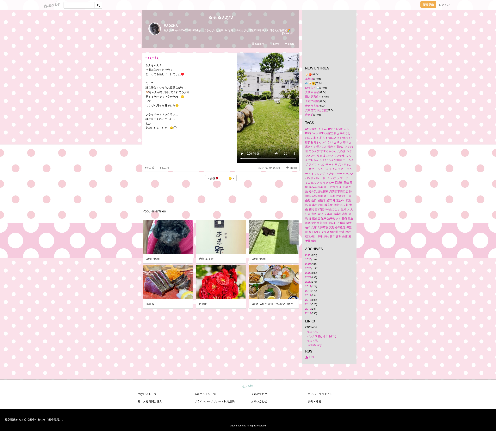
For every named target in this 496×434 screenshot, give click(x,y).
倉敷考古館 (312, 105)
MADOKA (171, 25)
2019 (308, 286)
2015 (308, 304)
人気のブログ (259, 394)
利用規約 (229, 401)
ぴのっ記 (312, 332)
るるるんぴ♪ (220, 17)
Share (290, 43)
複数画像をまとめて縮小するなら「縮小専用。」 (35, 419)
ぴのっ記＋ (313, 340)
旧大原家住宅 (313, 96)
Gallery (259, 44)
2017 (308, 295)
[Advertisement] (220, 192)
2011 (308, 313)
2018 (308, 291)
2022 (308, 273)
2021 (308, 277)
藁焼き (309, 79)
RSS (311, 357)
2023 (308, 268)
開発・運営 (314, 401)
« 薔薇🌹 (213, 178)
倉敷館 (309, 114)
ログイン (444, 4)
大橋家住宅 (312, 92)
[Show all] (287, 33)
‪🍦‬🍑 (308, 74)
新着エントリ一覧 (205, 394)
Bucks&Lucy (314, 345)
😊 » (231, 178)
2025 (308, 259)
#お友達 (150, 168)
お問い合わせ (259, 401)
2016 (308, 299)
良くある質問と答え (150, 401)
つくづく (152, 57)
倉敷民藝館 (312, 101)
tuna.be (248, 386)
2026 (308, 255)
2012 (308, 308)
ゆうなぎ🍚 (312, 87)
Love (275, 44)
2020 (308, 281)
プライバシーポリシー (207, 401)
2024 (308, 264)
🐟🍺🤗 (310, 83)
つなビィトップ (147, 394)
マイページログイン (320, 394)
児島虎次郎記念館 (316, 110)
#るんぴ (164, 168)
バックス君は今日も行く (322, 336)
